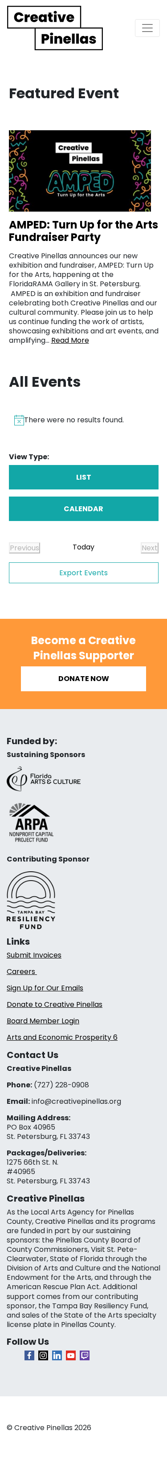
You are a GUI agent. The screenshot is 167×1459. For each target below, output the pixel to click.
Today (83, 547)
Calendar (83, 509)
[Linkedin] (57, 1355)
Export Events (83, 573)
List (83, 477)
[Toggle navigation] (147, 28)
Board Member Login (43, 1021)
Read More (70, 340)
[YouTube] (71, 1355)
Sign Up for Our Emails (45, 988)
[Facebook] (29, 1355)
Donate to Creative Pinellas (54, 1004)
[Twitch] (85, 1355)
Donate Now (83, 678)
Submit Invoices (34, 955)
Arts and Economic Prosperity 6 (62, 1037)
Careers (22, 971)
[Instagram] (43, 1355)
